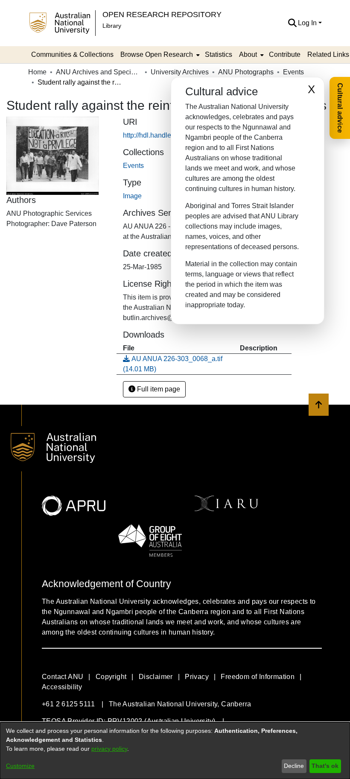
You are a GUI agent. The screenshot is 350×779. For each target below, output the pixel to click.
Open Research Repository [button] (162, 14)
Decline (294, 765)
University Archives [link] (180, 72)
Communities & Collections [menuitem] (72, 54)
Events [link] (293, 72)
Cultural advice (340, 108)
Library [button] (111, 25)
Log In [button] (308, 22)
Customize (20, 765)
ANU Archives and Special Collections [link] (98, 72)
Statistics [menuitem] (218, 54)
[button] (292, 23)
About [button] (248, 54)
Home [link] (37, 72)
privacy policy (109, 748)
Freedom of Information (258, 676)
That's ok (325, 765)
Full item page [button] (157, 389)
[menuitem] (159, 54)
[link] (133, 165)
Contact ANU (62, 676)
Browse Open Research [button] (156, 54)
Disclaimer (156, 676)
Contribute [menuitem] (284, 54)
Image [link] (132, 196)
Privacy (197, 676)
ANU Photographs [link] (246, 72)
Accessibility (62, 687)
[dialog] (175, 750)
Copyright (111, 676)
